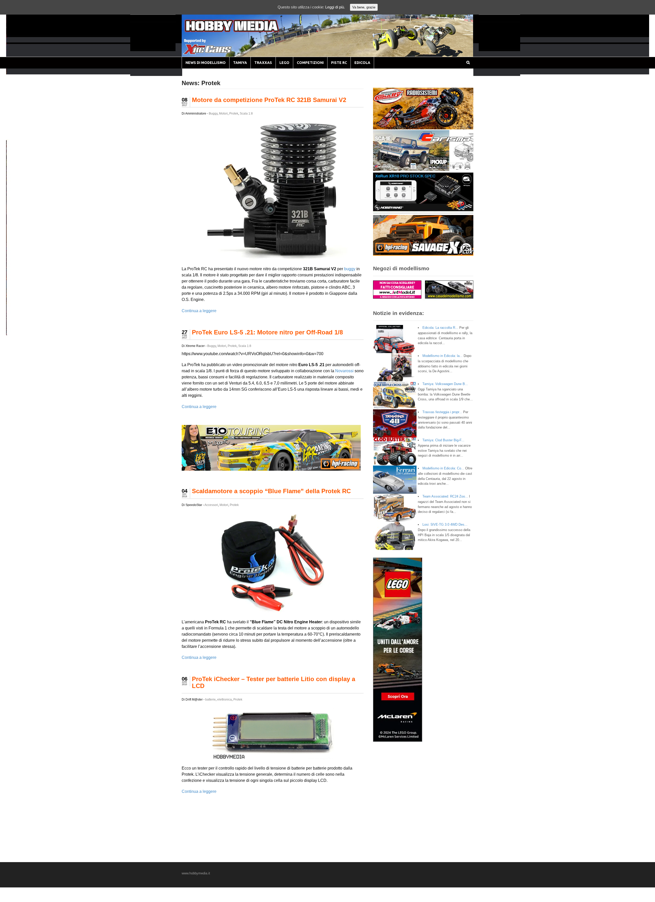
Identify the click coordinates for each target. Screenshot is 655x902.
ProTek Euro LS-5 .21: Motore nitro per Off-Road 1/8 (267, 332)
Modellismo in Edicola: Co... (443, 468)
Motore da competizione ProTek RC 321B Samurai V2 (269, 99)
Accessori (211, 505)
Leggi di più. (335, 7)
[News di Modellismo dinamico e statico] (241, 31)
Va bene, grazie (363, 7)
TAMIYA (240, 63)
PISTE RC (339, 63)
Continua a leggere (199, 311)
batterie (210, 699)
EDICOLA (362, 63)
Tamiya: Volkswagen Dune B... (445, 384)
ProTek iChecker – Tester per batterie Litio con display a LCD (273, 682)
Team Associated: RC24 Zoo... (445, 496)
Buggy (213, 113)
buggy (349, 269)
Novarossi (344, 371)
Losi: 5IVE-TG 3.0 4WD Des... (444, 524)
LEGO (284, 63)
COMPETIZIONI (310, 63)
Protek (233, 113)
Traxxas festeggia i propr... (442, 412)
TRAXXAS (263, 63)
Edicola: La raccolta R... (440, 328)
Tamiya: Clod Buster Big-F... (443, 440)
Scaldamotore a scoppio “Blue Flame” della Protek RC (271, 491)
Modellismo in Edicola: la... (442, 356)
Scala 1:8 (246, 113)
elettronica (224, 699)
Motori (223, 113)
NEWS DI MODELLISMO (205, 63)
